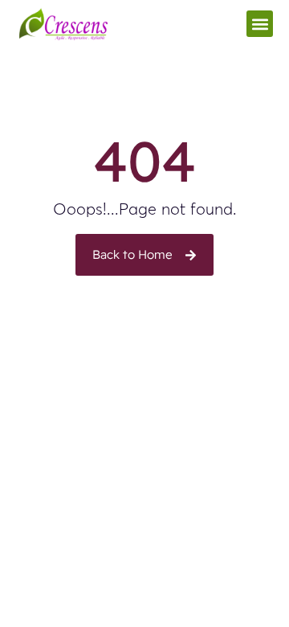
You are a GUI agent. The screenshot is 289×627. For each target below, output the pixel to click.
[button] (259, 23)
